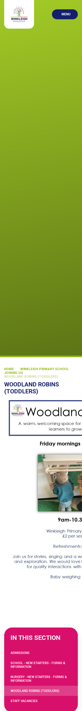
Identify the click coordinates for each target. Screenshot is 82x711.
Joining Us (13, 373)
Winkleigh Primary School (44, 369)
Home (9, 369)
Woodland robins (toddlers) (31, 376)
